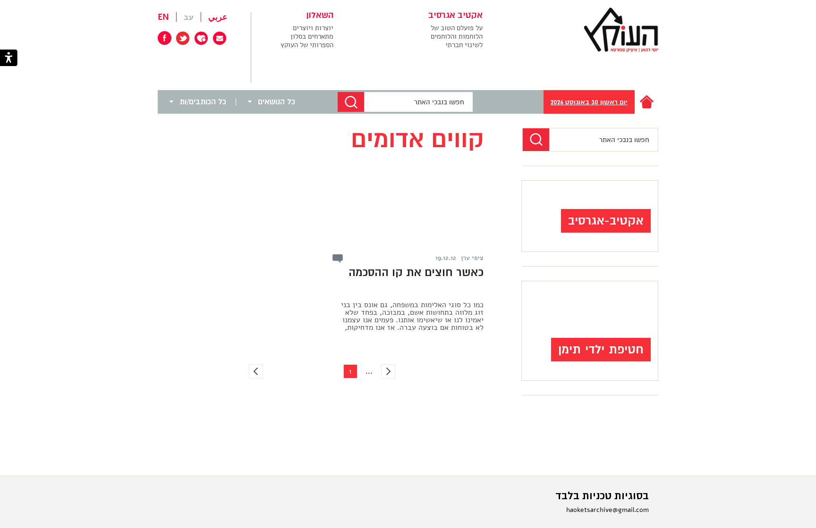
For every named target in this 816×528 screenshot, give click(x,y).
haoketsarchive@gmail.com (607, 509)
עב (189, 17)
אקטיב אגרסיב (455, 15)
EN (163, 17)
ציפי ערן (472, 258)
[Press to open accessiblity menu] (8, 59)
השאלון (319, 15)
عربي (218, 17)
